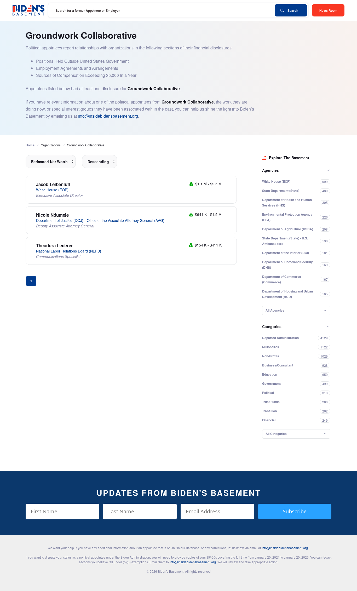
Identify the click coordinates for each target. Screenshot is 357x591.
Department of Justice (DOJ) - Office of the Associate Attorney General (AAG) (100, 220)
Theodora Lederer (54, 245)
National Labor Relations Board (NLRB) (68, 251)
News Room (328, 10)
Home (30, 145)
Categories (271, 326)
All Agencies (275, 310)
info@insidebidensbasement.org (108, 116)
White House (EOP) (52, 189)
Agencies (270, 170)
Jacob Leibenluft (53, 184)
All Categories (276, 433)
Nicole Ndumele (52, 215)
